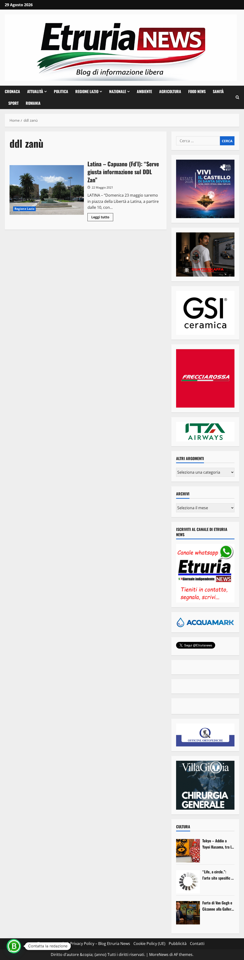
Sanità (218, 91)
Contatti (197, 943)
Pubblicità (178, 943)
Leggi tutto (102, 218)
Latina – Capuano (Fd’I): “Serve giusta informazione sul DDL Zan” (47, 190)
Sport (13, 103)
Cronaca (12, 91)
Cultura (183, 826)
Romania (33, 103)
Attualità (35, 91)
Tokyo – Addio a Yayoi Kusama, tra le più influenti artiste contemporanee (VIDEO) (217, 844)
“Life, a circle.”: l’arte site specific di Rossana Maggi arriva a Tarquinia (218, 875)
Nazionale (117, 91)
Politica (61, 91)
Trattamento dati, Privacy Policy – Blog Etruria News (83, 943)
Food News (197, 91)
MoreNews (158, 954)
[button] (237, 97)
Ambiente (144, 91)
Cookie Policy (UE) (149, 943)
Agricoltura (170, 91)
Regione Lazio (86, 91)
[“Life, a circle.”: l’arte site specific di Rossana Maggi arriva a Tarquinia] (188, 881)
